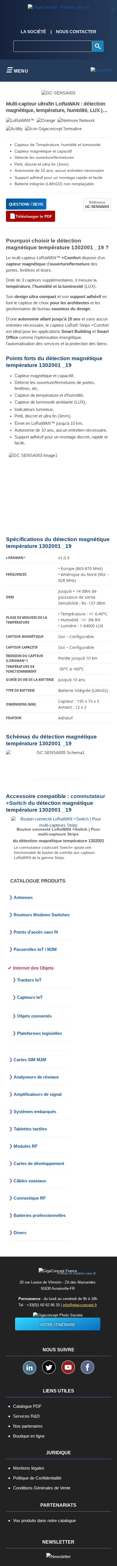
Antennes (23, 897)
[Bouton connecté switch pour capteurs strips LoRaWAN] (58, 822)
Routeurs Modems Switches (42, 914)
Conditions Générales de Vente (41, 1487)
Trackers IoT (29, 980)
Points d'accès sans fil (36, 932)
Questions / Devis (26, 204)
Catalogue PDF (27, 1406)
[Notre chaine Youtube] (68, 1367)
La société (33, 31)
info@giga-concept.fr (80, 1305)
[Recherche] (98, 46)
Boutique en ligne (29, 1436)
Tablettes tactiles (30, 1128)
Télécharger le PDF (34, 216)
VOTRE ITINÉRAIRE (57, 1325)
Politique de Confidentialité (37, 1478)
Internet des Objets (33, 968)
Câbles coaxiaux (30, 1180)
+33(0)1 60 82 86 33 (43, 1305)
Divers (20, 1232)
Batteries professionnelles (40, 1215)
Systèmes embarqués (35, 1111)
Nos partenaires (28, 1426)
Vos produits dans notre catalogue (44, 1520)
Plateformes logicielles (39, 1033)
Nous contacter (76, 31)
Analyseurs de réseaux (36, 1077)
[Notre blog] (102, 70)
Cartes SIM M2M (30, 1059)
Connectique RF (30, 1198)
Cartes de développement (39, 1163)
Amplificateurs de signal (38, 1094)
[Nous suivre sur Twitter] (49, 1367)
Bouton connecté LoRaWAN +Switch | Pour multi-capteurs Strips (58, 831)
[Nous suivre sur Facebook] (87, 1367)
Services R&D (26, 1416)
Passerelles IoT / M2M (35, 949)
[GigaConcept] (58, 5)
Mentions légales (28, 1468)
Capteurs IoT (30, 997)
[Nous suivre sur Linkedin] (29, 1368)
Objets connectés (34, 1016)
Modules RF (25, 1146)
